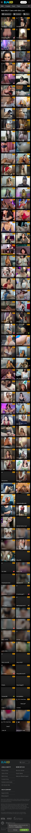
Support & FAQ (5, 793)
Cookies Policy (5, 779)
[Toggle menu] (2, 2)
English (23, 762)
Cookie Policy (18, 827)
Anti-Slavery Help (5, 785)
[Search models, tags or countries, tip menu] (28, 6)
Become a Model (20, 770)
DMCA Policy (4, 776)
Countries (18, 14)
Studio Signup (19, 773)
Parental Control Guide (6, 782)
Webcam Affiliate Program (22, 776)
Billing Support (5, 796)
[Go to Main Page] (10, 2)
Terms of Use (4, 773)
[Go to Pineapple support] (2, 823)
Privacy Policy (4, 770)
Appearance (7, 14)
